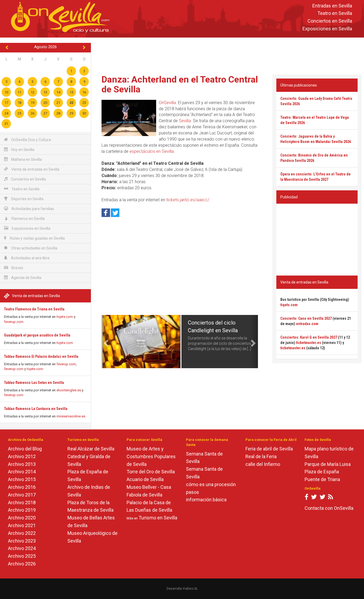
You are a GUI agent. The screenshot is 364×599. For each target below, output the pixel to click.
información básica (206, 499)
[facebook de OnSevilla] (306, 498)
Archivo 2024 (22, 548)
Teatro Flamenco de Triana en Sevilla (34, 309)
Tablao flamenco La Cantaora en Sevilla (35, 409)
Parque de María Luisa (328, 464)
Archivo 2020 (22, 517)
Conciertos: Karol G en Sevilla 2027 (308, 337)
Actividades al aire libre (30, 258)
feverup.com (13, 322)
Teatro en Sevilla (334, 13)
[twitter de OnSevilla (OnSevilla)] (314, 498)
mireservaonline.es (70, 416)
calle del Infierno (262, 464)
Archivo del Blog (25, 449)
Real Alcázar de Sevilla (90, 449)
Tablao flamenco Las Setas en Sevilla (34, 382)
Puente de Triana (322, 479)
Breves (17, 268)
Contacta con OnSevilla (329, 508)
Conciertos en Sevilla (330, 21)
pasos (192, 492)
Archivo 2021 (22, 525)
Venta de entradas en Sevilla (35, 169)
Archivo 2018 (22, 502)
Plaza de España (322, 471)
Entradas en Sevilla (332, 6)
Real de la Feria (261, 456)
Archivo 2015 (22, 479)
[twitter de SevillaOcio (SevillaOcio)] (322, 498)
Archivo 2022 (22, 533)
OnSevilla (167, 102)
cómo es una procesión (211, 484)
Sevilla (185, 120)
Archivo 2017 (22, 495)
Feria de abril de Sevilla (269, 449)
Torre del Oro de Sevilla (151, 471)
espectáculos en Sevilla (152, 151)
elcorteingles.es (68, 390)
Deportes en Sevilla (26, 199)
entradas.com (307, 324)
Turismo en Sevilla (158, 517)
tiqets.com (64, 317)
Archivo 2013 (22, 464)
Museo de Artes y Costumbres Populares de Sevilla (151, 456)
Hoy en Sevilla (22, 149)
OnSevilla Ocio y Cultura (30, 140)
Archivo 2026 (22, 564)
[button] (105, 341)
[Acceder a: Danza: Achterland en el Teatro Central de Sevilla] (129, 118)
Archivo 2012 (22, 456)
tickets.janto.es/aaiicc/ (187, 199)
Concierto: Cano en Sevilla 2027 (306, 318)
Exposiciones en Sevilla (327, 28)
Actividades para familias (32, 209)
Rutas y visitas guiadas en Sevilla (37, 238)
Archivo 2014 (22, 471)
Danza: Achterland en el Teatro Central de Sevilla (180, 84)
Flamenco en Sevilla (28, 218)
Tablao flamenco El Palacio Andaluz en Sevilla (41, 356)
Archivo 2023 (22, 541)
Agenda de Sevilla (25, 278)
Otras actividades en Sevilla (33, 248)
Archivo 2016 (22, 487)
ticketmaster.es (308, 342)
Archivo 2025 (22, 556)
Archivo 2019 (22, 510)
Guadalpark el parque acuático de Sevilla (37, 335)
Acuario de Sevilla (145, 479)
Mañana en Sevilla (26, 159)
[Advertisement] (228, 55)
